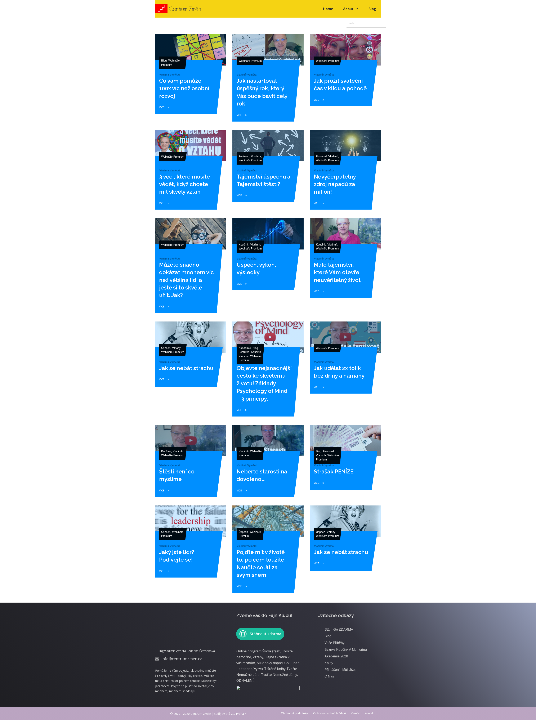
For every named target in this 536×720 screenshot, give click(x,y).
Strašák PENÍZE (345, 464)
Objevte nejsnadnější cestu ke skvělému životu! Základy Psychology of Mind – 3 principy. (268, 371)
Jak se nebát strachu (190, 371)
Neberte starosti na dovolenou (268, 464)
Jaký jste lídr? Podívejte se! (190, 552)
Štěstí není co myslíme (190, 464)
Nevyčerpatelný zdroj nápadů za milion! (345, 172)
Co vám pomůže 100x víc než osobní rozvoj (190, 80)
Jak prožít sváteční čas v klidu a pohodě (345, 80)
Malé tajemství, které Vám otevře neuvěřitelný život (345, 268)
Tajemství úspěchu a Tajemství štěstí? (268, 172)
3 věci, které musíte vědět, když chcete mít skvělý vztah (190, 172)
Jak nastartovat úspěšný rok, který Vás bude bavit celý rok (268, 80)
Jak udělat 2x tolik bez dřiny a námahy (345, 371)
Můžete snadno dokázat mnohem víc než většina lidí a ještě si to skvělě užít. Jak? (190, 268)
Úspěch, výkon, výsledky (268, 268)
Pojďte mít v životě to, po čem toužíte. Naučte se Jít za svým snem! (268, 552)
